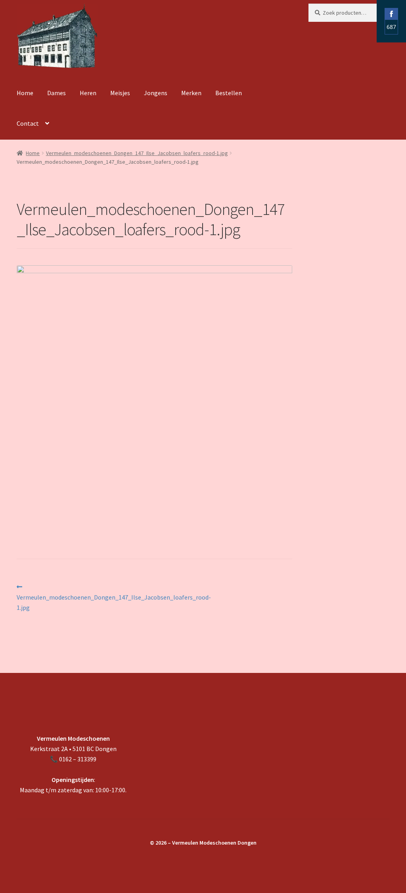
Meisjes (120, 93)
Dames (56, 93)
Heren (88, 93)
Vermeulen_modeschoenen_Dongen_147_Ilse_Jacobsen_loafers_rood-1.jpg (137, 153)
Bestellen (228, 93)
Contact (28, 123)
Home (25, 93)
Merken (191, 93)
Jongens (155, 93)
